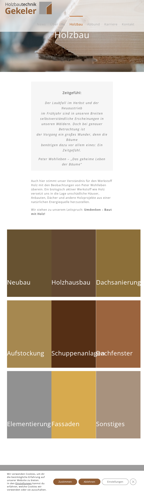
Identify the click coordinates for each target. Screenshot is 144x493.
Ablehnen (89, 481)
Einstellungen (23, 483)
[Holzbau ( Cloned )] (72, 36)
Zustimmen (65, 481)
